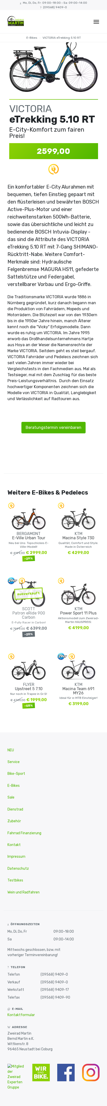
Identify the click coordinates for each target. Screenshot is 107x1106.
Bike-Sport (16, 774)
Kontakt (14, 845)
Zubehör (14, 821)
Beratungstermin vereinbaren (53, 427)
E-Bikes (31, 37)
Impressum (16, 856)
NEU (10, 750)
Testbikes (15, 880)
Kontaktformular (21, 1015)
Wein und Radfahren (23, 892)
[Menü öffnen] (96, 21)
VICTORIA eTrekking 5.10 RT (62, 37)
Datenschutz (18, 868)
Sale (10, 797)
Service (13, 762)
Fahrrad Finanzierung (24, 833)
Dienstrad (15, 809)
